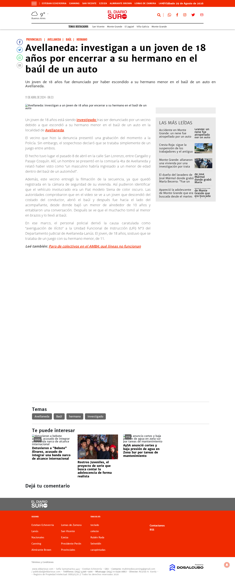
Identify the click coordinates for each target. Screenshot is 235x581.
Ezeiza (103, 3)
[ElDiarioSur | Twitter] (193, 15)
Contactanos (157, 525)
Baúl (59, 416)
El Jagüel (129, 26)
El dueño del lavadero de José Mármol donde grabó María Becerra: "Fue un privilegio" (176, 179)
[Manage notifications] (227, 565)
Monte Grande (114, 26)
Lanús (34, 531)
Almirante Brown (121, 3)
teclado (94, 525)
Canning (74, 3)
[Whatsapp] (20, 58)
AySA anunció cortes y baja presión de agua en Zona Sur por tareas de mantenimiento (141, 450)
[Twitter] (20, 50)
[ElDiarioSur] (39, 506)
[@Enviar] (20, 65)
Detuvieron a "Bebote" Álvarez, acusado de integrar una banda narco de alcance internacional (51, 453)
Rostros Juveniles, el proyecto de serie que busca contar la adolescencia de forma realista (95, 469)
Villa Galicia (143, 26)
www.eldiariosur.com (42, 569)
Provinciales (68, 549)
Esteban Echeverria (54, 3)
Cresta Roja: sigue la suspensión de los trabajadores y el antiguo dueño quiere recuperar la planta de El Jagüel (176, 151)
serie (82, 454)
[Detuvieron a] (52, 444)
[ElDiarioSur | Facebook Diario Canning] (177, 15)
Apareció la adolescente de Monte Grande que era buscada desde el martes (176, 193)
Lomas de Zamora (145, 3)
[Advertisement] (120, 276)
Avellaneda (54, 130)
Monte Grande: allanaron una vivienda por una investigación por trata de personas (176, 164)
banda (38, 439)
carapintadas (97, 549)
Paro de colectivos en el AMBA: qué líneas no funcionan (95, 246)
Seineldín (95, 543)
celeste (94, 531)
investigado (87, 119)
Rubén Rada (97, 537)
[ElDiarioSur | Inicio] (199, 517)
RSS (152, 529)
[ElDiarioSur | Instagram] (184, 15)
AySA (128, 437)
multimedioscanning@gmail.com (138, 569)
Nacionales (37, 537)
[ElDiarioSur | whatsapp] (169, 15)
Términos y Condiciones (42, 562)
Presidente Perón (71, 543)
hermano (75, 416)
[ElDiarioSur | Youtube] (185, 504)
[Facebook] (20, 42)
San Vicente (89, 3)
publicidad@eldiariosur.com (46, 571)
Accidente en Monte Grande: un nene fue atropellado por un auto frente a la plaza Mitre (175, 135)
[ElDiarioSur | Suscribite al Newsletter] (202, 15)
